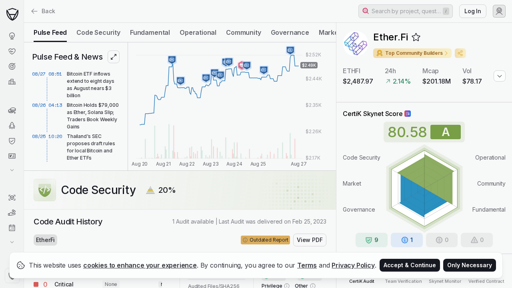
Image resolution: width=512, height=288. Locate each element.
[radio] (50, 32)
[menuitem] (12, 36)
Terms (307, 265)
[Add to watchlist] (416, 37)
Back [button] (48, 11)
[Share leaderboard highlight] (460, 53)
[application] (232, 106)
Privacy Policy (353, 265)
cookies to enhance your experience (140, 265)
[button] (405, 11)
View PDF (310, 239)
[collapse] (23, 23)
